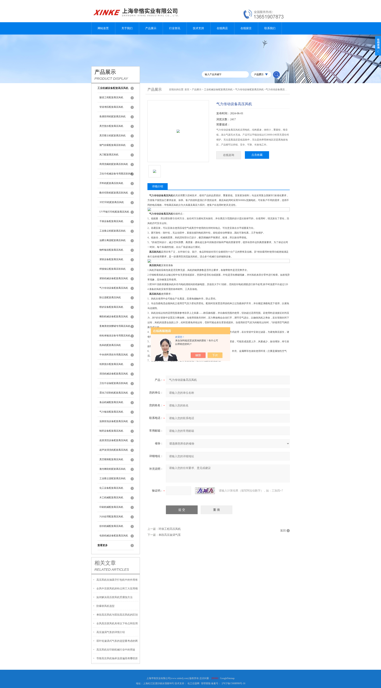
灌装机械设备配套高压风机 (113, 278)
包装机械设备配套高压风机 (113, 535)
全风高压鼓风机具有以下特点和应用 (117, 623)
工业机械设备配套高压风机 (218, 89)
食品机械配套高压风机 (111, 402)
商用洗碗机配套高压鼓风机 (113, 164)
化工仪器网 (193, 683)
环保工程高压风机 (170, 528)
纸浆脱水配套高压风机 (111, 364)
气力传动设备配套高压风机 (113, 288)
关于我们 (127, 28)
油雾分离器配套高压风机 (112, 240)
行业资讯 (174, 28)
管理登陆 (206, 683)
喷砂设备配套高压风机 (111, 307)
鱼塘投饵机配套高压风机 (112, 116)
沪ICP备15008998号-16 (233, 683)
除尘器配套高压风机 (110, 297)
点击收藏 (257, 154)
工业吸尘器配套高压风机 (112, 478)
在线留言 (246, 28)
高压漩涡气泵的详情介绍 (110, 632)
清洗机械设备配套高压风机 (113, 373)
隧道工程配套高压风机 (111, 97)
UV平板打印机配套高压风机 (114, 211)
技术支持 (198, 28)
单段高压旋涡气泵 (170, 534)
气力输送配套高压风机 (111, 411)
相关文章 (105, 563)
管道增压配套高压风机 (111, 107)
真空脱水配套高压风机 (111, 126)
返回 (283, 530)
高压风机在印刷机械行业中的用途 (115, 649)
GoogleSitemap (227, 678)
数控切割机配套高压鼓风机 (113, 192)
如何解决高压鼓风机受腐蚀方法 (114, 597)
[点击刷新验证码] (205, 490)
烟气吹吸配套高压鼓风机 (112, 145)
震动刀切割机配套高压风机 (113, 392)
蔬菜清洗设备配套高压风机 (113, 440)
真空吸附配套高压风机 (111, 459)
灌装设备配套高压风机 (111, 259)
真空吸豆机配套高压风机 (112, 135)
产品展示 (150, 28)
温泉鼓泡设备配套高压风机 (113, 421)
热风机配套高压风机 (110, 345)
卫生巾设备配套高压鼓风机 (113, 383)
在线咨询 (228, 155)
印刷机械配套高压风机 (111, 507)
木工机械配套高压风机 (111, 497)
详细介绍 (157, 186)
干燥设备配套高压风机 (111, 221)
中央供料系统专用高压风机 (113, 354)
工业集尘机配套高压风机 (112, 230)
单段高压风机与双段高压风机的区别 (117, 614)
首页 (187, 89)
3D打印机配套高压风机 (111, 202)
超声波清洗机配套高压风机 (113, 449)
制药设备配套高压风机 (111, 430)
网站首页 (103, 28)
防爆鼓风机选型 (105, 605)
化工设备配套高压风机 (111, 488)
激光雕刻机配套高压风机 (112, 469)
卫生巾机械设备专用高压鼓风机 (116, 173)
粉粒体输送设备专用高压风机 (114, 335)
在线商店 (222, 28)
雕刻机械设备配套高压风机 (113, 316)
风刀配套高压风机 (108, 154)
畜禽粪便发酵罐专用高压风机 (114, 326)
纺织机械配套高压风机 (111, 526)
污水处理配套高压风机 (111, 516)
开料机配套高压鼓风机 (111, 183)
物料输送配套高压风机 (111, 249)
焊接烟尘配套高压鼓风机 (112, 269)
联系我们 (269, 28)
